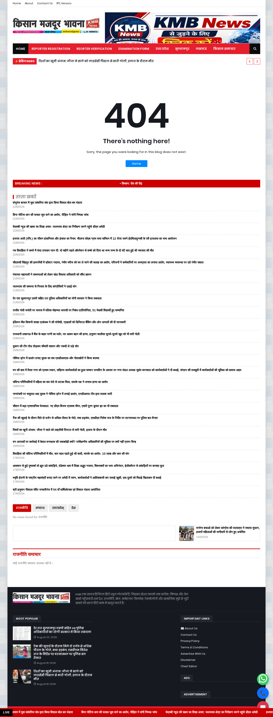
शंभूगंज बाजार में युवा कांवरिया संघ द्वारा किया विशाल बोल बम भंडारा (47, 202)
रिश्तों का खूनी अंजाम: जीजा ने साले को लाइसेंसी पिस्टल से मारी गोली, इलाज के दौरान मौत (96, 61)
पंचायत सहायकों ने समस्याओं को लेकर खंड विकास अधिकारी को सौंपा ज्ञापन (52, 274)
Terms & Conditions (194, 647)
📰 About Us (189, 628)
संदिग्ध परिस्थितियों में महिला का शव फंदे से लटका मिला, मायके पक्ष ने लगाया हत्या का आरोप (60, 382)
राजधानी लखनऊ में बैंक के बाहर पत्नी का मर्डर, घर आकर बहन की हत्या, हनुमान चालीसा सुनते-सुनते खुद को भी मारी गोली (76, 334)
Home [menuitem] (20, 49)
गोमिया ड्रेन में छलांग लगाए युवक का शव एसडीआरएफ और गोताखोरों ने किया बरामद (56, 358)
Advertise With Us (193, 654)
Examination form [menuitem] (133, 49)
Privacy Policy (190, 641)
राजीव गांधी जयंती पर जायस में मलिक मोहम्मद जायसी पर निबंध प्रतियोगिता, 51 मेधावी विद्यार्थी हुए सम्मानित (68, 310)
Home (17, 3)
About (29, 3)
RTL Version (64, 3)
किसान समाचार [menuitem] (224, 49)
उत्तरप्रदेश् (58, 508)
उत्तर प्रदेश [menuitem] (162, 49)
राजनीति (22, 508)
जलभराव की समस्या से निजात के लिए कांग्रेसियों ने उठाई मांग (44, 286)
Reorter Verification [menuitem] (94, 49)
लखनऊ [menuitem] (201, 49)
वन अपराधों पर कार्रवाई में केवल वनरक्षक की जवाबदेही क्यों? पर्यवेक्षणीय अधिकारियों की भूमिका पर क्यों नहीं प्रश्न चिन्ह (74, 441)
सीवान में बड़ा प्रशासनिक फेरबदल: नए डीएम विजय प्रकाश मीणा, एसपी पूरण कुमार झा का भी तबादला (65, 406)
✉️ (263, 707)
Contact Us (45, 3)
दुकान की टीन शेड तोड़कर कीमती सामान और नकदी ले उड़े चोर (46, 346)
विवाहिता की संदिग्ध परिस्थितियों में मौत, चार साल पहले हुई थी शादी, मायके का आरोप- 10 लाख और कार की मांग (71, 453)
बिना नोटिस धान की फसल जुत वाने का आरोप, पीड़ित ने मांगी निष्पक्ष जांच (51, 214)
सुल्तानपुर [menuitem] (182, 49)
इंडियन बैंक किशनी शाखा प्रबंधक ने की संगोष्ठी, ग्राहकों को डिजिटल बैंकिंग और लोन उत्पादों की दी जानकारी (69, 322)
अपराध (40, 508)
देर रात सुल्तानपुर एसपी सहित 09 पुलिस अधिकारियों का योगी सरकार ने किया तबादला (57, 298)
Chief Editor (189, 666)
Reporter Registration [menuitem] (51, 49)
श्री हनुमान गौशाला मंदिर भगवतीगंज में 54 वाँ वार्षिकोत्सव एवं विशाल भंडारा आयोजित (56, 489)
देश (73, 508)
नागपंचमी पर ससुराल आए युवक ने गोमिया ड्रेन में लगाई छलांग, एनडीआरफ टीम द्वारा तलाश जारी (62, 394)
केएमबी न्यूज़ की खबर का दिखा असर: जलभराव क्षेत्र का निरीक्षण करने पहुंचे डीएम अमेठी (59, 226)
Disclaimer (188, 660)
